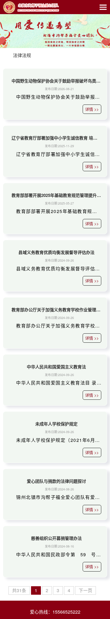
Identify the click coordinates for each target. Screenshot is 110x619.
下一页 (85, 590)
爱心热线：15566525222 (55, 612)
